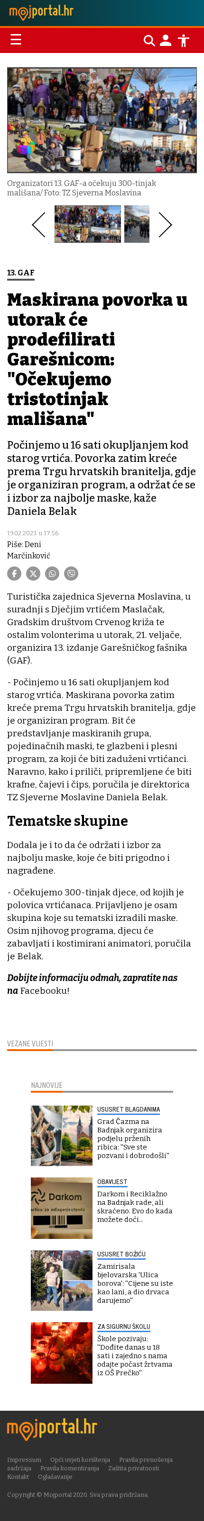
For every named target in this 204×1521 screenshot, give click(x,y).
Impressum (24, 1459)
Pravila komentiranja (69, 1468)
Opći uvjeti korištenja (80, 1459)
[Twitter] (33, 573)
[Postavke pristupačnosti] (183, 40)
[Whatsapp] (52, 573)
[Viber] (71, 573)
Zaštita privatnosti (133, 1468)
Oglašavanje (55, 1476)
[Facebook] (14, 573)
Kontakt (18, 1476)
